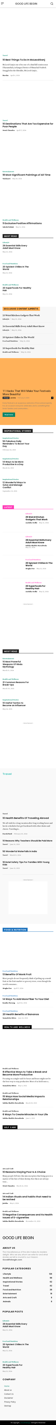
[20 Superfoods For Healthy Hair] (43, 292)
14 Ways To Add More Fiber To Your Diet (26, 999)
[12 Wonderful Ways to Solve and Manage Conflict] (43, 486)
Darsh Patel (7, 834)
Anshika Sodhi (31, 523)
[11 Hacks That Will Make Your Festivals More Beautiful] (28, 375)
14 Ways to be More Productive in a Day (13, 463)
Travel (5, 55)
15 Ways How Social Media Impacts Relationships (24, 1098)
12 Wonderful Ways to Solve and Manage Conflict (14, 485)
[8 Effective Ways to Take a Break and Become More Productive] (28, 1049)
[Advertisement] (23, 14)
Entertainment (8, 171)
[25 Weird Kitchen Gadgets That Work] (13, 521)
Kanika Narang (9, 1003)
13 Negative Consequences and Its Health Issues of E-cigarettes (28, 1216)
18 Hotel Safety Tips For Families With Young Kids (26, 863)
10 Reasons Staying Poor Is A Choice (24, 1172)
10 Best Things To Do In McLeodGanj (24, 59)
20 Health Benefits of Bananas (21, 1014)
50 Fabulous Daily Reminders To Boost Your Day (16, 444)
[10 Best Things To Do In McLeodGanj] (28, 35)
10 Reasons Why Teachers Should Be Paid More (27, 840)
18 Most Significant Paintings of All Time (26, 174)
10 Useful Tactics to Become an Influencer (14, 704)
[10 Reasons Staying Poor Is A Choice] (28, 1149)
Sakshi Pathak (8, 227)
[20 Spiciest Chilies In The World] (43, 271)
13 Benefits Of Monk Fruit (17, 974)
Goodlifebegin (25, 1423)
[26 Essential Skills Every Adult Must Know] (43, 249)
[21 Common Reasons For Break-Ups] (43, 686)
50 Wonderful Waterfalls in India (20, 851)
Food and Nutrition (10, 263)
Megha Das (30, 568)
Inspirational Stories (11, 438)
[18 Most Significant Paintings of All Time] (28, 152)
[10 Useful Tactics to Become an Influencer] (43, 707)
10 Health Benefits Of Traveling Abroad (26, 818)
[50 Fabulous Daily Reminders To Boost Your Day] (43, 445)
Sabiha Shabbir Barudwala (36, 545)
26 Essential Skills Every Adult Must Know (15, 247)
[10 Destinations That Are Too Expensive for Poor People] (28, 101)
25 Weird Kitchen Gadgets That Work (21, 315)
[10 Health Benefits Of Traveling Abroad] (28, 793)
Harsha (5, 75)
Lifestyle (6, 242)
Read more (9, 415)
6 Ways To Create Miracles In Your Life (25, 1114)
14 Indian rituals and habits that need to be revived (27, 1198)
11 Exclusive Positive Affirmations (22, 223)
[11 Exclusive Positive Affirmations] (28, 200)
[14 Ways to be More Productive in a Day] (43, 466)
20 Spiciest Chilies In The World (16, 268)
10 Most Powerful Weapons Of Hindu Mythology (12, 664)
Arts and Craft (8, 1168)
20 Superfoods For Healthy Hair (17, 289)
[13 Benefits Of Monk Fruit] (28, 951)
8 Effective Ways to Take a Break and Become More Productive (25, 1073)
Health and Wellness (11, 220)
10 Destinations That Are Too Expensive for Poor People (28, 125)
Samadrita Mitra (9, 1018)
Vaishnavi (6, 178)
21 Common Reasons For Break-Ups (16, 683)
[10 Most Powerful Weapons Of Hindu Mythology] (43, 666)
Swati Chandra (9, 130)
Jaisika (13, 398)
